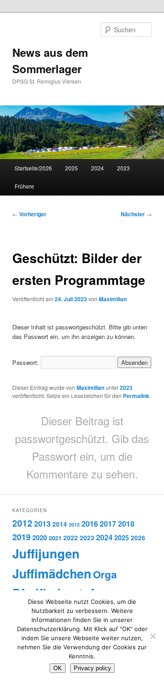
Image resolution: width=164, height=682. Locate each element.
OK (57, 668)
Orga (105, 574)
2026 (138, 537)
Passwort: (26, 362)
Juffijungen (46, 553)
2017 (108, 523)
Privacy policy (92, 668)
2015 (74, 524)
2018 (126, 523)
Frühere (24, 186)
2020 (39, 537)
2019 (21, 537)
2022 (70, 537)
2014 (59, 524)
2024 (97, 168)
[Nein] (152, 636)
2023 (123, 168)
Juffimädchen (51, 573)
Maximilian (113, 299)
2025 (71, 168)
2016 (90, 523)
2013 (42, 523)
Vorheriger (29, 214)
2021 (55, 537)
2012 (22, 523)
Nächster (136, 214)
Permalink (136, 396)
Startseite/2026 (33, 168)
